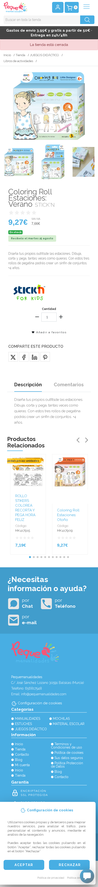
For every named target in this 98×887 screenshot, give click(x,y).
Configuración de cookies (40, 703)
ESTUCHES (23, 724)
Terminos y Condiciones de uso (66, 745)
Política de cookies (79, 877)
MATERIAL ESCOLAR (68, 724)
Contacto (22, 754)
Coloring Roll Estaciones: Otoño (68, 515)
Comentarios (69, 384)
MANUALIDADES (27, 718)
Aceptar (24, 865)
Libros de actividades (18, 61)
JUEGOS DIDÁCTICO (44, 55)
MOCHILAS (61, 718)
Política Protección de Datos (67, 764)
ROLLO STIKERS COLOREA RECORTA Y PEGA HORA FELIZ (25, 508)
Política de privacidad (50, 877)
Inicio (7, 55)
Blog (18, 760)
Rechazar (70, 865)
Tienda (20, 55)
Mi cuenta (22, 765)
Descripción (28, 384)
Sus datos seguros (68, 758)
